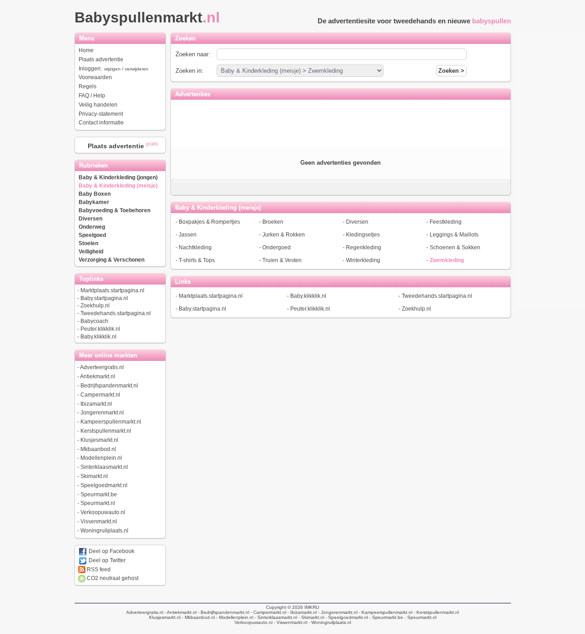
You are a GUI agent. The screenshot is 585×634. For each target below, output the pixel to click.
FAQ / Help (92, 95)
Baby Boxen (95, 194)
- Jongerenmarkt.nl (337, 612)
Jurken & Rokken (283, 234)
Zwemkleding (447, 260)
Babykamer (94, 202)
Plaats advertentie (101, 59)
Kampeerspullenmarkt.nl (110, 422)
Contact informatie (101, 122)
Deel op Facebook (110, 551)
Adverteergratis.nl (102, 367)
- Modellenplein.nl (234, 617)
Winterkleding (363, 260)
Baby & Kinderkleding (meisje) (118, 186)
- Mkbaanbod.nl (198, 617)
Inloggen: (114, 68)
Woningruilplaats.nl (104, 530)
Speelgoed (92, 235)
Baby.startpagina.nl (104, 298)
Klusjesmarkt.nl (99, 440)
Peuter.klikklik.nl (100, 329)
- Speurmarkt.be (385, 617)
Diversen (90, 218)
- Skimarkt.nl (310, 617)
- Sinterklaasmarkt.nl (275, 617)
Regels (87, 86)
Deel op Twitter (106, 560)
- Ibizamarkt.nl (301, 612)
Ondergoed (276, 247)
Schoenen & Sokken (455, 247)
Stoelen (88, 243)
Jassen (188, 234)
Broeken (272, 222)
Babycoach (94, 321)
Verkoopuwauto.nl (102, 512)
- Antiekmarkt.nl (180, 612)
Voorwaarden (95, 77)
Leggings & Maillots (454, 234)
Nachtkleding (195, 247)
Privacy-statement (101, 114)
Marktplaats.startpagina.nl (112, 290)
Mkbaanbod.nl (98, 449)
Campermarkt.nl (100, 395)
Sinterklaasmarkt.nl (104, 467)
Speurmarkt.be (98, 494)
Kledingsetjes (363, 234)
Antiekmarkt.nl (97, 376)
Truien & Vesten (282, 260)
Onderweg (92, 227)
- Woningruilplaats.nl (329, 622)
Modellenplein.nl (101, 458)
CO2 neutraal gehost (111, 578)
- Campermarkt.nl (267, 612)
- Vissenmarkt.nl (289, 622)
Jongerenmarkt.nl (102, 412)
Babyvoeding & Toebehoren (114, 210)
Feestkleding (446, 222)
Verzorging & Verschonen (111, 260)
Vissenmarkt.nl (98, 521)
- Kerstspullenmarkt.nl (435, 612)
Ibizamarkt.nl (96, 404)
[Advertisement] (340, 122)
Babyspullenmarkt (147, 17)
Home (86, 50)
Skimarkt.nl (94, 476)
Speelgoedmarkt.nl (104, 485)
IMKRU (311, 607)
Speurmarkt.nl (97, 503)
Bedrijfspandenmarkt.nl (109, 385)
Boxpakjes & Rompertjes (209, 222)
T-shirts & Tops (197, 260)
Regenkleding (363, 247)
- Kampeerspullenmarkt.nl (384, 612)
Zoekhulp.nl (95, 305)
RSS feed (98, 569)
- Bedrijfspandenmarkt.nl (223, 612)
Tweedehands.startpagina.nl (115, 313)
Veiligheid (91, 251)
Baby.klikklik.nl (98, 336)
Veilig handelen (98, 105)
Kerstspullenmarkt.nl (105, 431)
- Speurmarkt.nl (419, 617)
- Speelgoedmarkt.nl (346, 617)
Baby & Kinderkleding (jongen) (118, 177)
